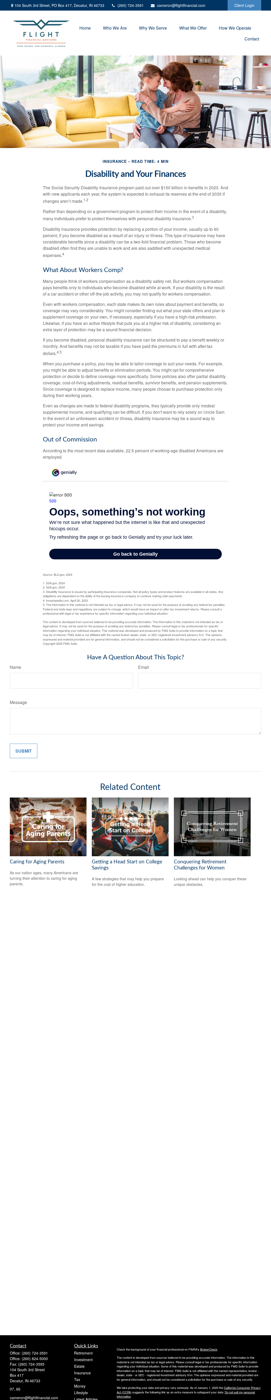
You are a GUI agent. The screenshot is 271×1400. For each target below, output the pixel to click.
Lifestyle (81, 1392)
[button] (85, 27)
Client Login (244, 5)
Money (79, 1386)
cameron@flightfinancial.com (181, 5)
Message (18, 702)
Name (15, 667)
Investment (83, 1359)
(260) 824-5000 (35, 1358)
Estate (79, 1366)
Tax (77, 1379)
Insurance (82, 1372)
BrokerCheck (208, 1349)
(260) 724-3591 (131, 5)
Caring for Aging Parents (37, 861)
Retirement (83, 1353)
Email (143, 667)
